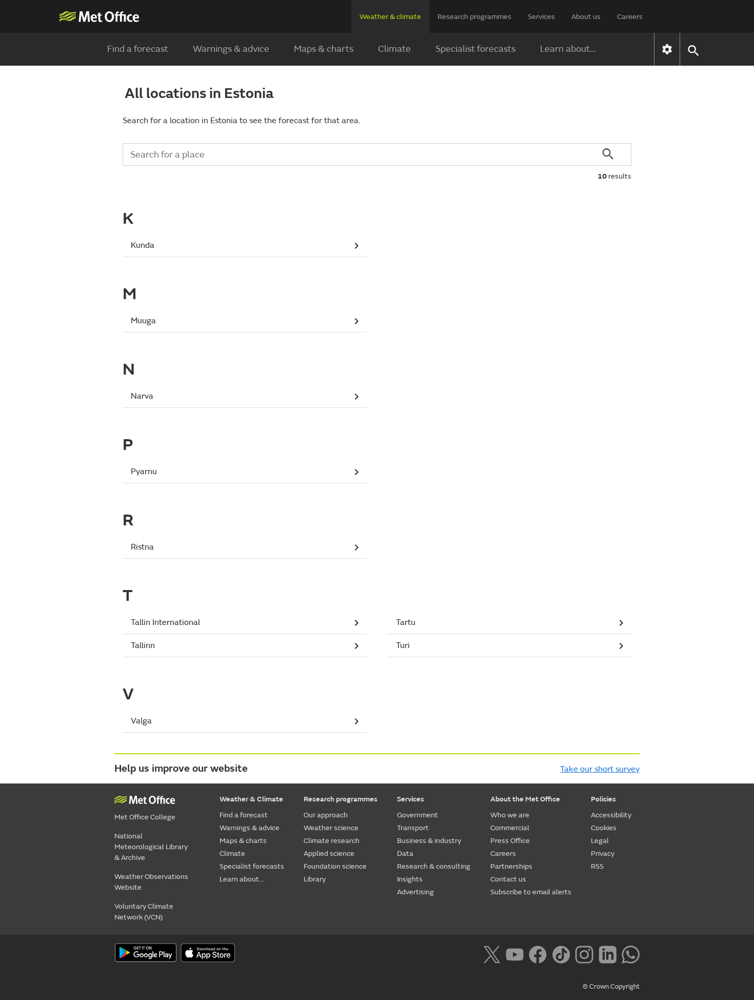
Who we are (509, 815)
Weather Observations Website (151, 882)
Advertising (415, 892)
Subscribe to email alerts (530, 892)
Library (315, 879)
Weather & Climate (251, 799)
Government (417, 815)
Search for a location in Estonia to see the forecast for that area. (241, 120)
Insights (410, 879)
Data (405, 853)
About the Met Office (525, 799)
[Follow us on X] (492, 954)
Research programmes (474, 16)
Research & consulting (433, 866)
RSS (597, 866)
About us (586, 16)
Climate (394, 49)
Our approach (326, 815)
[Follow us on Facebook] (538, 954)
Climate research (332, 840)
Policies (603, 799)
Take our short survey (600, 769)
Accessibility (611, 815)
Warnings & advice (231, 49)
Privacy (602, 853)
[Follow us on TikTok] (561, 954)
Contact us (508, 879)
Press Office (510, 840)
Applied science (329, 853)
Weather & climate (390, 16)
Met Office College (144, 817)
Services (541, 16)
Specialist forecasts (475, 49)
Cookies (604, 827)
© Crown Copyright (611, 987)
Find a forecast (137, 49)
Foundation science (335, 866)
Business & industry (429, 840)
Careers (630, 16)
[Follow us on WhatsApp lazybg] (631, 954)
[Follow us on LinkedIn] (608, 954)
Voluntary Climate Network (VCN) (143, 911)
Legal (600, 840)
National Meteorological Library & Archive (151, 847)
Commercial (509, 827)
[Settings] (667, 49)
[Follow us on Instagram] (584, 954)
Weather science (331, 827)
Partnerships (511, 866)
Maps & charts (323, 49)
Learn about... (568, 49)
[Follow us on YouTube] (515, 954)
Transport (413, 827)
